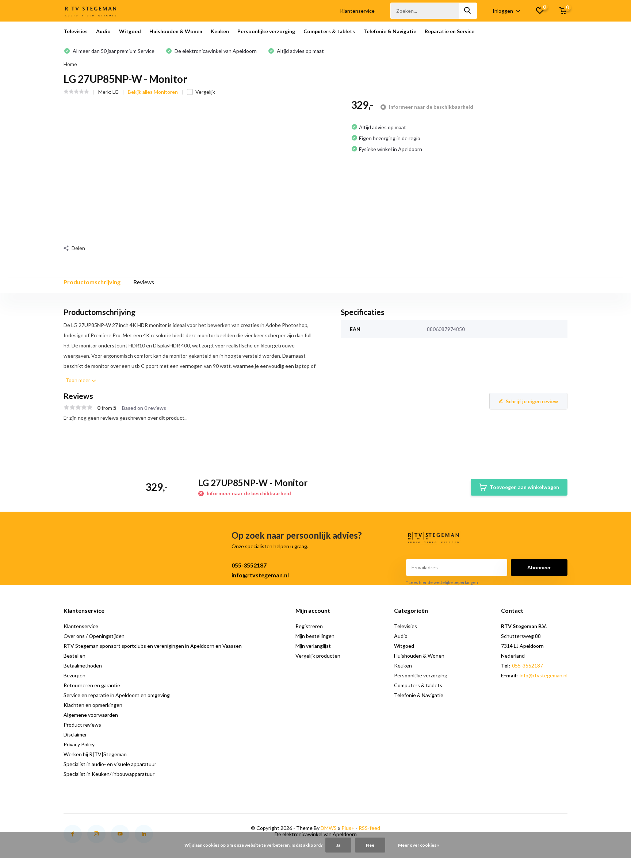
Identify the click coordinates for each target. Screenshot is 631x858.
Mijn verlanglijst (313, 646)
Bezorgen (74, 675)
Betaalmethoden (83, 665)
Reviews (143, 281)
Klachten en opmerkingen (93, 705)
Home (70, 64)
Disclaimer (75, 734)
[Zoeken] (468, 11)
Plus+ (348, 828)
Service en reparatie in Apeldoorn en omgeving (117, 695)
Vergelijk (205, 92)
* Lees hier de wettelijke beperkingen (442, 582)
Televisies (76, 31)
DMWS (329, 828)
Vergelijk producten (317, 656)
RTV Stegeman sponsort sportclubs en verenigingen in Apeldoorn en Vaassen (153, 646)
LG (115, 92)
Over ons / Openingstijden (94, 636)
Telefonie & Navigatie (389, 31)
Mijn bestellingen (314, 636)
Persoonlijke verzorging (266, 31)
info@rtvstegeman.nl (260, 575)
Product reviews (82, 725)
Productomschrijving (92, 281)
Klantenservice (357, 11)
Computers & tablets (329, 31)
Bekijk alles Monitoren (153, 92)
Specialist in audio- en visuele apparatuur (110, 764)
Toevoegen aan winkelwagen (524, 487)
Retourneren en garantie (92, 685)
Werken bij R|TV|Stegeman (95, 754)
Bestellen (74, 656)
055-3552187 (249, 565)
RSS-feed (369, 828)
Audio (103, 31)
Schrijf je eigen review (532, 401)
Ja (338, 845)
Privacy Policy (79, 744)
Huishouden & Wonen (175, 31)
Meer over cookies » (418, 845)
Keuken (220, 31)
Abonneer (539, 567)
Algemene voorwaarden (91, 715)
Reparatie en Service (449, 31)
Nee (370, 845)
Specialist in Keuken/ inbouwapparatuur (109, 774)
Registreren (309, 626)
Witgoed (130, 31)
